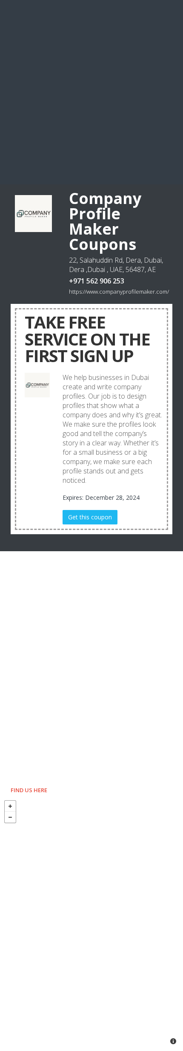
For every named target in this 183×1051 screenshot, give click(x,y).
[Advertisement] (91, 91)
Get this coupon (90, 517)
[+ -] (91, 923)
